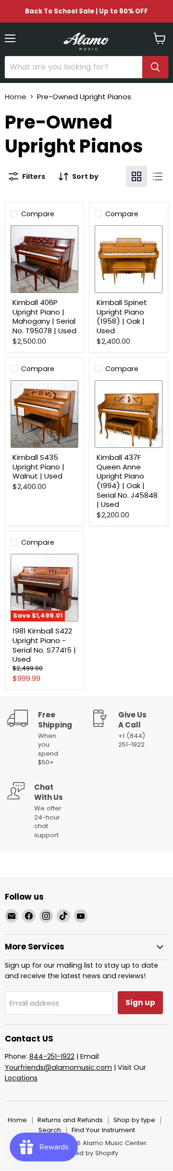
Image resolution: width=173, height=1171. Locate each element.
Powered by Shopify (86, 1153)
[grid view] (136, 176)
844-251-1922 (51, 1056)
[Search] (155, 67)
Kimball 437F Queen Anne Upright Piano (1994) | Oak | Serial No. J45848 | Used (127, 480)
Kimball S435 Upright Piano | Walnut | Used (38, 466)
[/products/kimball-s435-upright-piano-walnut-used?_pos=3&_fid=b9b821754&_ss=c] (44, 414)
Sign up (140, 1002)
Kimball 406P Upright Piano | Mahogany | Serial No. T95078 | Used (44, 316)
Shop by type (134, 1119)
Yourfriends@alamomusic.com (58, 1067)
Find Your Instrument (103, 1130)
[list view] (157, 176)
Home (15, 97)
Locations (21, 1078)
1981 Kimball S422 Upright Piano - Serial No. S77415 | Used (44, 645)
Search (49, 1130)
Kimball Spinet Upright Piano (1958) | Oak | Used (122, 316)
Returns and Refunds (70, 1119)
